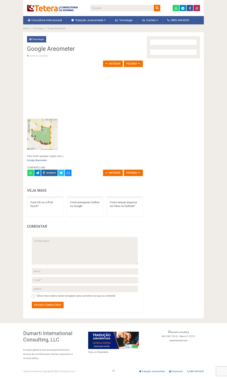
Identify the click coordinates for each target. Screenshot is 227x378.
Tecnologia (125, 20)
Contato (150, 20)
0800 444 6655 (179, 20)
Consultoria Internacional (46, 20)
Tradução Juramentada (88, 20)
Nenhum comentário (39, 56)
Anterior (114, 63)
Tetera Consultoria (32, 371)
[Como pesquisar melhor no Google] (85, 197)
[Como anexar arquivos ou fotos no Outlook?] (125, 197)
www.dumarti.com (178, 340)
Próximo (132, 63)
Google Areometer (37, 160)
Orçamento (102, 352)
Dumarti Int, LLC (67, 371)
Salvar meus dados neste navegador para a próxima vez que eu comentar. (76, 295)
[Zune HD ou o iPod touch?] (45, 197)
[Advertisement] (85, 93)
